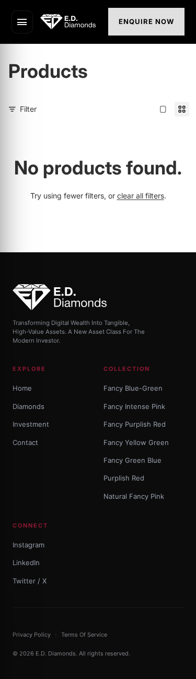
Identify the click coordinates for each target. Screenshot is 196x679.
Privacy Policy (32, 634)
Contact (25, 442)
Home (22, 388)
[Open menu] (22, 21)
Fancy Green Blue (132, 460)
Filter (28, 108)
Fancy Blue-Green (133, 388)
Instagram (28, 545)
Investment (31, 424)
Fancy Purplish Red (134, 424)
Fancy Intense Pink (134, 406)
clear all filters (140, 195)
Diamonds (28, 406)
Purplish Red (123, 478)
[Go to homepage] (71, 22)
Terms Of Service (84, 634)
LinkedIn (26, 562)
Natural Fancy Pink (133, 496)
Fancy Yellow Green (136, 442)
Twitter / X (30, 581)
